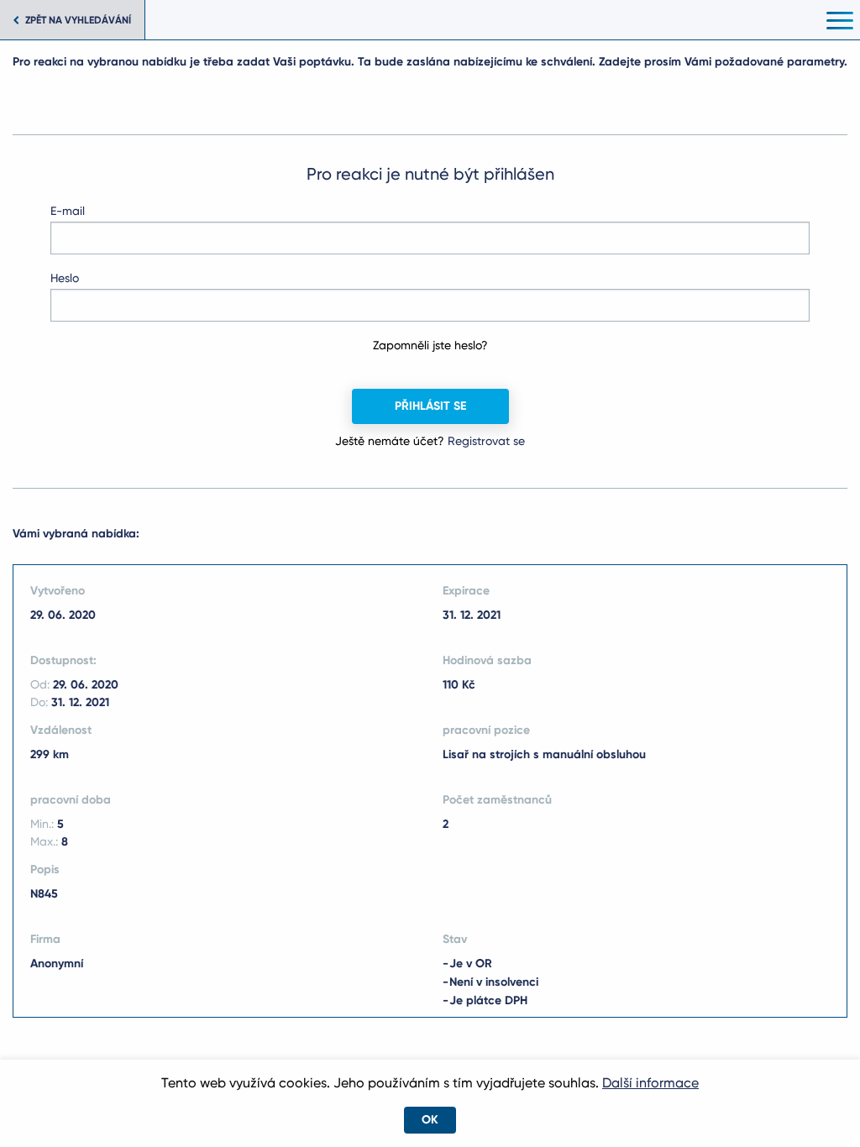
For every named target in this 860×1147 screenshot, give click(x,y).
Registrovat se (486, 441)
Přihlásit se (430, 406)
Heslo (64, 278)
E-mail (67, 210)
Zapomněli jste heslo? (430, 345)
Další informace (650, 1083)
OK (430, 1120)
